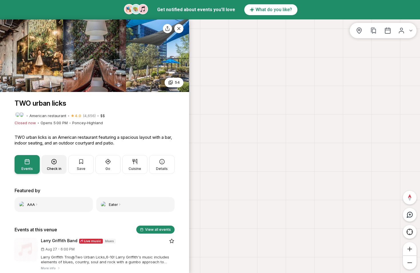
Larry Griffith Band (59, 240)
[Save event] (172, 241)
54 (177, 82)
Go (107, 168)
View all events (158, 229)
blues (109, 241)
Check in (54, 168)
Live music (92, 241)
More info (48, 268)
